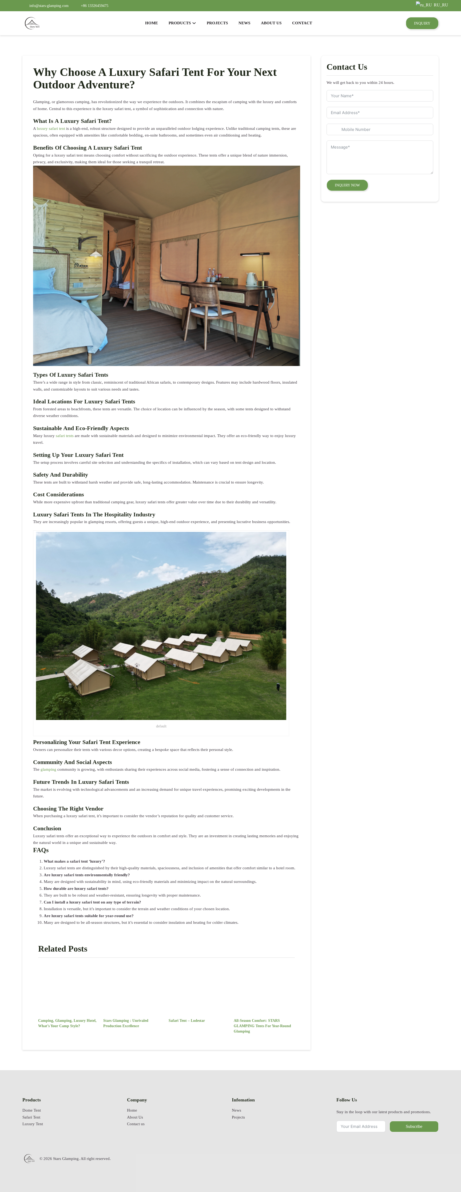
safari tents (65, 436)
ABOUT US (271, 23)
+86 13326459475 (94, 5)
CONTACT (302, 23)
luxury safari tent (51, 128)
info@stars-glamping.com (49, 5)
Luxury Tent (32, 1124)
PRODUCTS (180, 23)
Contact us (136, 1124)
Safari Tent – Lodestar (187, 1020)
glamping (48, 769)
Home (132, 1110)
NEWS (244, 23)
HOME (151, 23)
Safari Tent (31, 1117)
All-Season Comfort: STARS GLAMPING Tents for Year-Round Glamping (262, 1025)
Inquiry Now (347, 185)
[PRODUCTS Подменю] (194, 23)
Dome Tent (31, 1110)
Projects (238, 1117)
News (236, 1110)
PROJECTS (217, 23)
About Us (135, 1117)
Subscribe (414, 1126)
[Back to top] (443, 1172)
